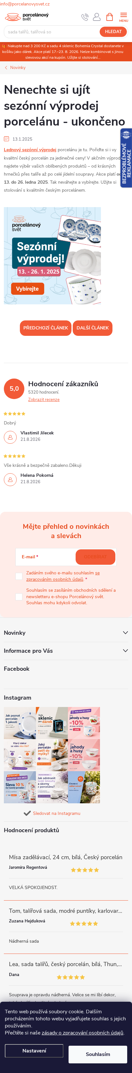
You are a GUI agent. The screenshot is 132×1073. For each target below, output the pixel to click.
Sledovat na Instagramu (56, 813)
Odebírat (95, 557)
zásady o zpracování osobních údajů (82, 1032)
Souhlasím (98, 1054)
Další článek (93, 328)
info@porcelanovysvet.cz (25, 4)
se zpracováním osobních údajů (63, 576)
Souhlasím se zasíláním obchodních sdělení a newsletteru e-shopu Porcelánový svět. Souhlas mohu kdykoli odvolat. (71, 596)
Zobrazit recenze (44, 400)
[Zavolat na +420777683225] (85, 17)
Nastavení (34, 1050)
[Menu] (123, 16)
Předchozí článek (45, 328)
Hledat (113, 32)
